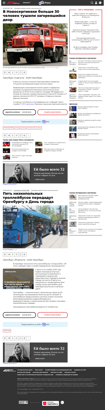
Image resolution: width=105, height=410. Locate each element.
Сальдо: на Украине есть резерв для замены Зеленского (89, 114)
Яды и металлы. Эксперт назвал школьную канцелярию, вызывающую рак (88, 197)
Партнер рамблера (35, 402)
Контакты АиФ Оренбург (40, 372)
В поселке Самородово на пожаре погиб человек (20, 149)
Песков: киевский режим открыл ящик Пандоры (88, 107)
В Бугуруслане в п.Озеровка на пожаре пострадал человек (54, 149)
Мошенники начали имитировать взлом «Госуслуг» (88, 134)
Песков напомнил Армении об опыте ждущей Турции (89, 127)
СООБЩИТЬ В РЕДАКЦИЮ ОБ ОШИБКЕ (67, 374)
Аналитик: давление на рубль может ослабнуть (89, 121)
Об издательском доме (25, 370)
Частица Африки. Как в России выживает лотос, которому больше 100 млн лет (89, 210)
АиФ (57, 67)
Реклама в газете (70, 372)
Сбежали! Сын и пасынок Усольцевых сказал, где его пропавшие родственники (90, 230)
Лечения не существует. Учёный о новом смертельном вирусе (89, 223)
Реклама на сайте (56, 372)
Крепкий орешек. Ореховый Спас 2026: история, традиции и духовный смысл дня (86, 31)
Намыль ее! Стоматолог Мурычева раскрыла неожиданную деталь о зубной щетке (89, 217)
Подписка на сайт (80, 370)
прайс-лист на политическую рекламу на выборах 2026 (35, 374)
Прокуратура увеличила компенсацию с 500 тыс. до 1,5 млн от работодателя (86, 40)
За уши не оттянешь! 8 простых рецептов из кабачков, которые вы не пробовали (90, 76)
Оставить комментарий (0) (52, 112)
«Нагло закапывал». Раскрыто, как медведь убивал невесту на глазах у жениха (89, 96)
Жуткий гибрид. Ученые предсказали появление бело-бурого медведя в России (90, 203)
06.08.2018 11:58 (7, 8)
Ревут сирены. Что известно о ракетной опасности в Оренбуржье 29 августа (85, 15)
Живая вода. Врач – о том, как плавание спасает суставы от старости (86, 23)
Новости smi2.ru (10, 184)
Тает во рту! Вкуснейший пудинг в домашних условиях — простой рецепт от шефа (89, 89)
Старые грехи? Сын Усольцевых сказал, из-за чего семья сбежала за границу (89, 82)
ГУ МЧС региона (27, 104)
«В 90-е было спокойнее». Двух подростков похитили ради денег (89, 68)
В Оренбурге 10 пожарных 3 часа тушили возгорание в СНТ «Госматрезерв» (22, 144)
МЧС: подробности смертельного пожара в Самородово (55, 143)
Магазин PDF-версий (23, 372)
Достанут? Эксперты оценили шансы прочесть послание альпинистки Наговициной (90, 62)
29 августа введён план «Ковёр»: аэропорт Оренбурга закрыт (85, 48)
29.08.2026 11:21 (7, 190)
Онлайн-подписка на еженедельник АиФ (58, 370)
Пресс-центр (39, 370)
